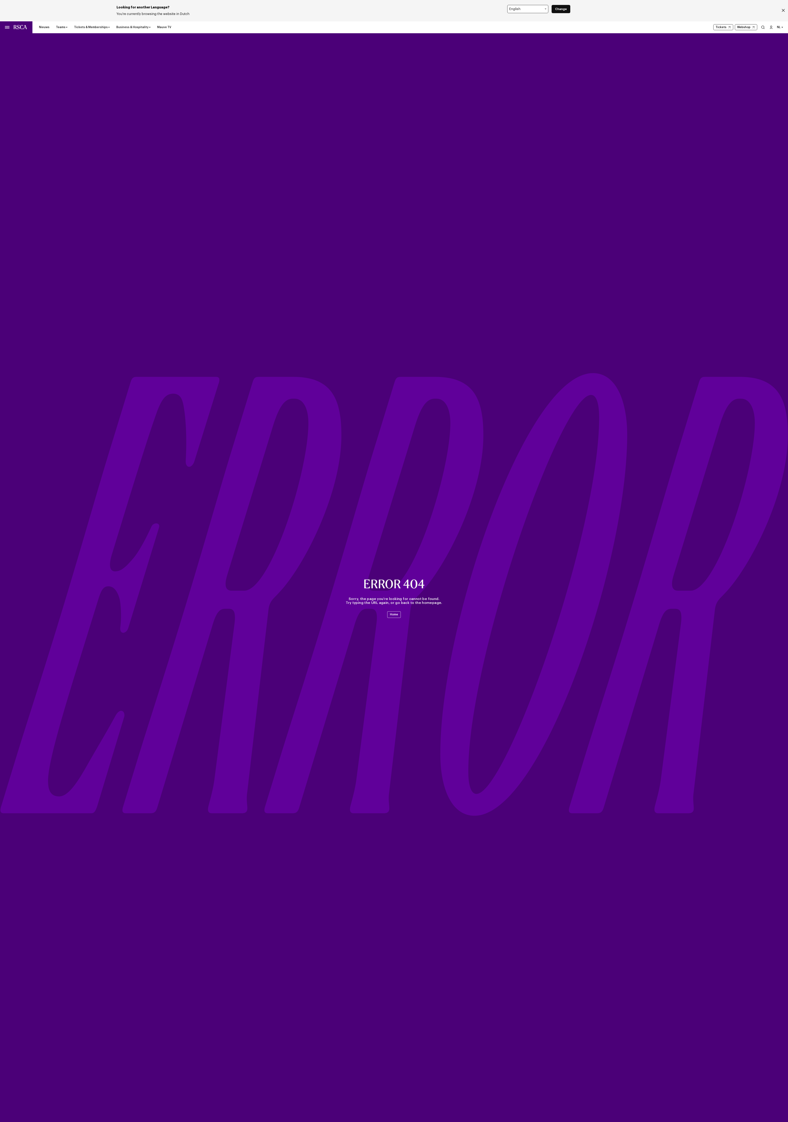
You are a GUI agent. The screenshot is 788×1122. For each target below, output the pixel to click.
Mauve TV (164, 27)
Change (561, 9)
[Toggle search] (763, 27)
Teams (60, 27)
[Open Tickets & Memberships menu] (109, 27)
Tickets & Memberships (91, 27)
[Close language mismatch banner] (783, 11)
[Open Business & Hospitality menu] (150, 27)
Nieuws (44, 27)
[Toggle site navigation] (7, 27)
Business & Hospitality (132, 27)
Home (394, 614)
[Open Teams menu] (67, 27)
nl (779, 27)
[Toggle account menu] (771, 27)
